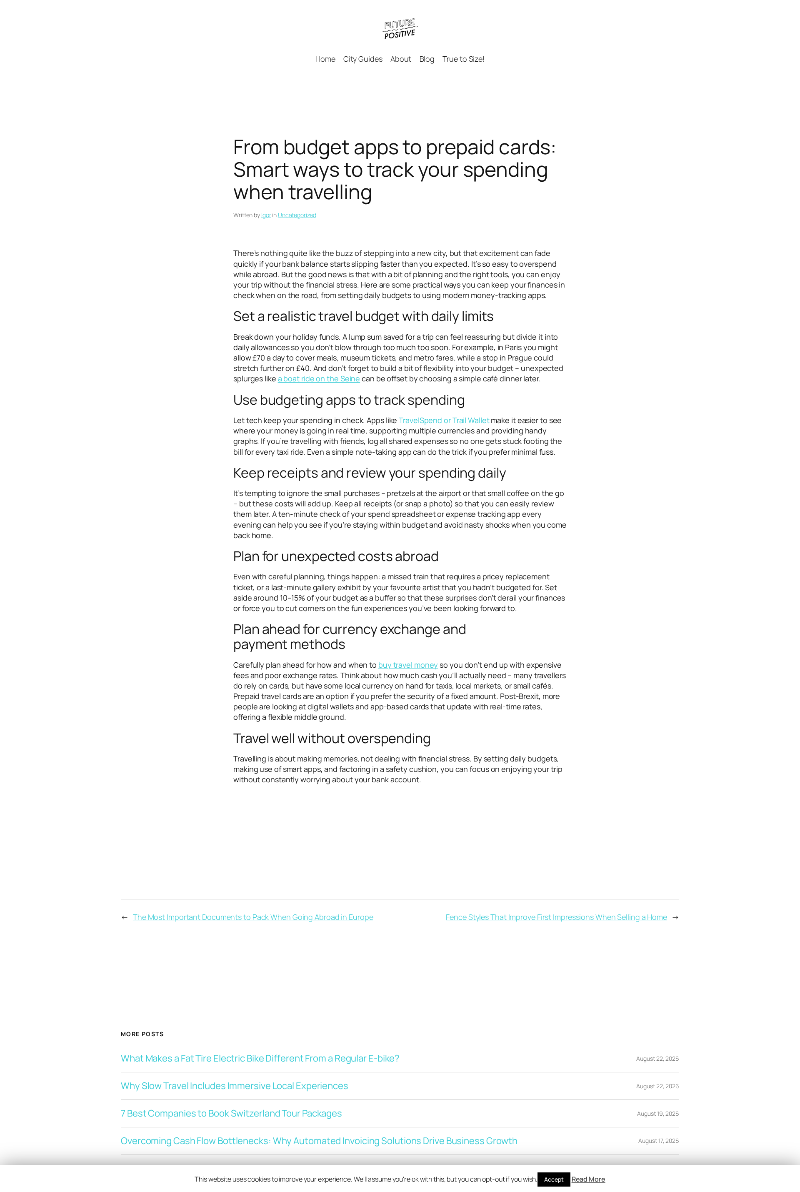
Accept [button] (553, 1179)
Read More (588, 1179)
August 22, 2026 (657, 1058)
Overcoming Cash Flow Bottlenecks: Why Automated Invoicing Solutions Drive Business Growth (319, 1141)
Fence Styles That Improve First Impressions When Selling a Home (556, 917)
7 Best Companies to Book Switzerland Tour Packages (231, 1113)
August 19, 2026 (658, 1113)
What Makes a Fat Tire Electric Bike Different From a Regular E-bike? (260, 1058)
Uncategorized (297, 215)
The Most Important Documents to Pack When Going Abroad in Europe (253, 917)
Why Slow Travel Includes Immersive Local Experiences (234, 1086)
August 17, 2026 (658, 1140)
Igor (266, 215)
